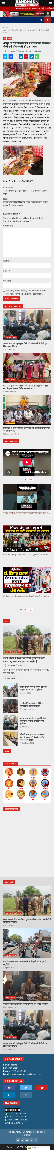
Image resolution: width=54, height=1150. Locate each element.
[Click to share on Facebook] (11, 56)
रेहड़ (15, 652)
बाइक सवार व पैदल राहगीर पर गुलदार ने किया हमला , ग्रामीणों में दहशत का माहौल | (27, 640)
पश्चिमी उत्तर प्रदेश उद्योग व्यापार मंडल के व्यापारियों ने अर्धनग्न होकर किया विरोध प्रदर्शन (10, 739)
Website (7, 280)
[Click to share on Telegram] (31, 56)
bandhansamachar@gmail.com (26, 1074)
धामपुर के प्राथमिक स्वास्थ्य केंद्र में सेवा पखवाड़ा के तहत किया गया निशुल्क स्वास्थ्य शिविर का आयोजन (27, 368)
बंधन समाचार (11, 51)
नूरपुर (14, 955)
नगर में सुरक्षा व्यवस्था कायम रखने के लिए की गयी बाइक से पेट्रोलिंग (10, 690)
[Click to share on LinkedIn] (21, 56)
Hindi (33, 1148)
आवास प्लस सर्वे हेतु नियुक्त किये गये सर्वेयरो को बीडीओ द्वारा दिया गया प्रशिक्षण (27, 325)
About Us (40, 1131)
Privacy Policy (14, 1131)
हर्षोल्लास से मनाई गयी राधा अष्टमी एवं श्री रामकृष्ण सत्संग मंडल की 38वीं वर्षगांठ (27, 410)
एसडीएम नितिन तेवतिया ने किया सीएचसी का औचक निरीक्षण (10, 706)
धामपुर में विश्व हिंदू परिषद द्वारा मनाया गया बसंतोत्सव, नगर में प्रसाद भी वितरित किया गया (25, 202)
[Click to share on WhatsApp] (37, 56)
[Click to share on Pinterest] (26, 56)
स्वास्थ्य (13, 379)
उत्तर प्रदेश (8, 652)
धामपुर (9, 38)
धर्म (5, 38)
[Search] (41, 19)
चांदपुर (7, 422)
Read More (10, 678)
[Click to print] (16, 56)
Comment (9, 225)
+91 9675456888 (19, 1071)
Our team (26, 1134)
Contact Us (28, 1131)
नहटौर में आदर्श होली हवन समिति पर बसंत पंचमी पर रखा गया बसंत (25, 190)
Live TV (47, 20)
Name (7, 260)
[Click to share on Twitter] (5, 56)
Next (30, 610)
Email (6, 270)
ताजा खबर (8, 337)
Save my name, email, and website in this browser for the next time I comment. (26, 292)
